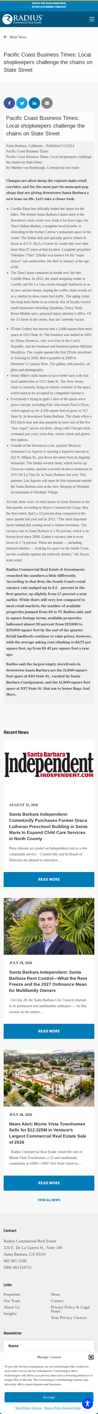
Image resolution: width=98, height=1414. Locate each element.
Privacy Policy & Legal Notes (62, 1407)
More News (18, 37)
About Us (12, 1307)
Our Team (12, 1301)
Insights (10, 1313)
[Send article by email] (47, 103)
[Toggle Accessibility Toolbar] (87, 1403)
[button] (91, 1357)
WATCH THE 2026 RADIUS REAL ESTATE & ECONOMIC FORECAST (49, 5)
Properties (12, 1294)
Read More (49, 879)
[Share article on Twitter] (22, 103)
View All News (49, 1200)
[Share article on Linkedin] (34, 103)
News (55, 1294)
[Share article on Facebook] (9, 103)
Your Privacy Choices (28, 1407)
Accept (49, 1397)
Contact (57, 1301)
